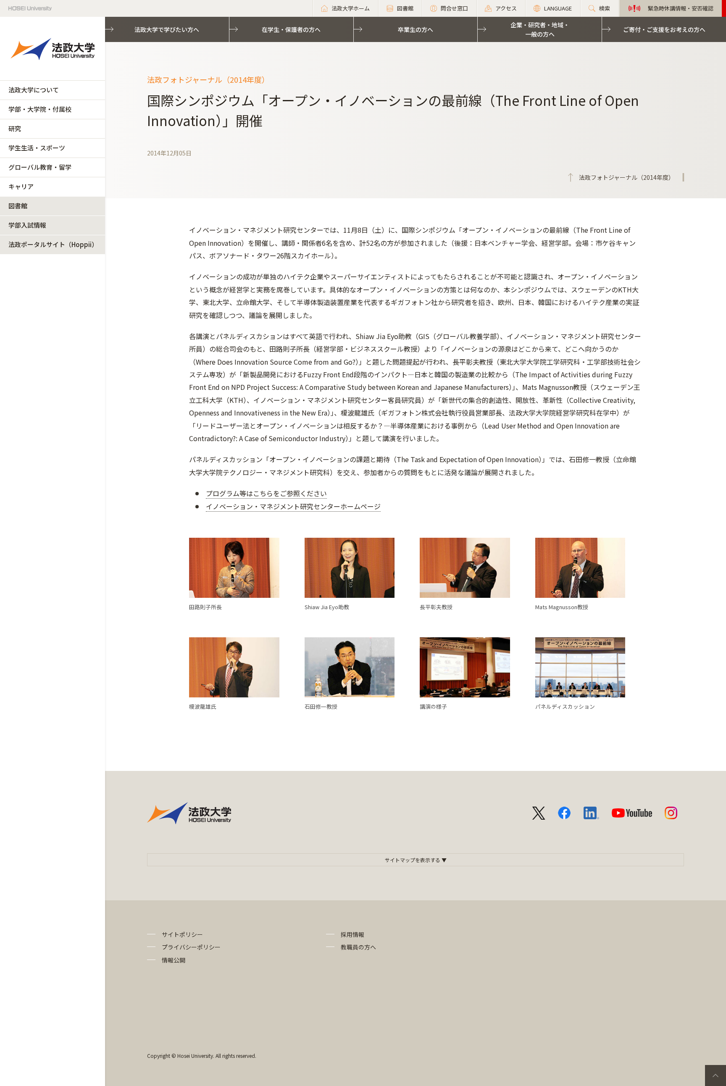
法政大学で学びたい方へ (166, 29)
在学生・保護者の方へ (291, 29)
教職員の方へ (358, 947)
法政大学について (33, 89)
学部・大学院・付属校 (39, 109)
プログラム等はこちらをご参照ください (266, 493)
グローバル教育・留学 (39, 167)
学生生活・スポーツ (36, 147)
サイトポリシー (182, 934)
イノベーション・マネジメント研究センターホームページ (293, 506)
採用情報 (352, 934)
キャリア (21, 186)
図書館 (17, 205)
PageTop (715, 1075)
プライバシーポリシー (191, 947)
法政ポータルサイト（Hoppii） (53, 244)
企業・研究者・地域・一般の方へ (539, 29)
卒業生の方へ (415, 29)
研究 (14, 128)
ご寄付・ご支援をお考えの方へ (664, 29)
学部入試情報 (27, 225)
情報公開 (173, 960)
